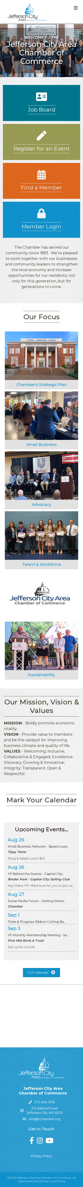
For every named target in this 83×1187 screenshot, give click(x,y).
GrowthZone (57, 1181)
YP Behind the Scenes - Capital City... (36, 874)
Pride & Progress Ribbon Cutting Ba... (37, 922)
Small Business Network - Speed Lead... (38, 846)
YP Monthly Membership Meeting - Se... (38, 935)
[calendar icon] (41, 177)
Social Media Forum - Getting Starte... (36, 901)
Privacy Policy (41, 1156)
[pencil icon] (41, 138)
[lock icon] (41, 216)
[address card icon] (41, 99)
